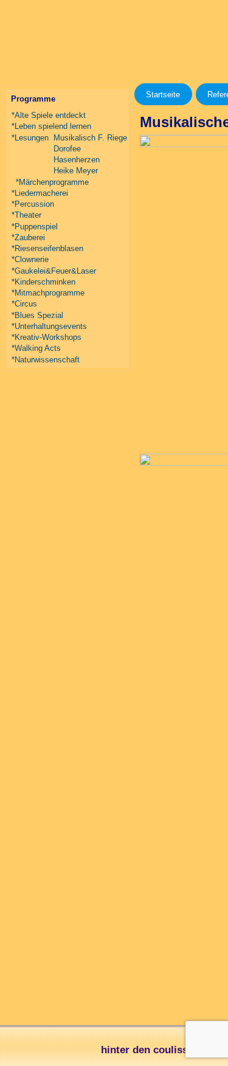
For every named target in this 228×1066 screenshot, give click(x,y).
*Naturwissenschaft (46, 359)
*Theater (26, 215)
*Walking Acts (36, 348)
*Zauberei (28, 237)
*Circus (24, 303)
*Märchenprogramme (52, 182)
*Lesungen (30, 137)
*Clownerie (30, 259)
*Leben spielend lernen (51, 126)
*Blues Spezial (37, 315)
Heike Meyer (76, 170)
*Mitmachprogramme (48, 292)
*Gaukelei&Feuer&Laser (54, 270)
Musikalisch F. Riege (90, 137)
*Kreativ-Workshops (46, 337)
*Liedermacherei (40, 193)
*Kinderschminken (43, 281)
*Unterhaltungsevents (49, 326)
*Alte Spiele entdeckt (49, 115)
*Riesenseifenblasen (47, 248)
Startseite (163, 94)
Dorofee (67, 148)
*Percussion (33, 204)
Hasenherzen (77, 159)
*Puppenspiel (35, 226)
